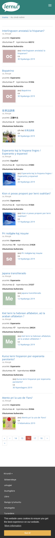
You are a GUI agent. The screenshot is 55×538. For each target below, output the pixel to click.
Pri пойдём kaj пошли (15, 233)
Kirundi (7, 473)
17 (35, 438)
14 (16, 438)
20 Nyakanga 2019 (26, 181)
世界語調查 (8, 110)
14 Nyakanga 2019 (26, 258)
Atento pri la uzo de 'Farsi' (17, 397)
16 (28, 438)
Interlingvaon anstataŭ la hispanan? (23, 30)
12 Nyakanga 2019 (26, 298)
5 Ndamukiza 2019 (26, 423)
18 (41, 438)
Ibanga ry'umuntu (12, 502)
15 (22, 438)
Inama (5, 17)
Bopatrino (8, 70)
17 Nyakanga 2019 (26, 221)
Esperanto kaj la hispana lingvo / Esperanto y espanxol (21, 152)
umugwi (8, 485)
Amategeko (9, 507)
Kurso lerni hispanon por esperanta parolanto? (23, 357)
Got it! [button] (28, 533)
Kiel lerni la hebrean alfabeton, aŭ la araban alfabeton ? (23, 314)
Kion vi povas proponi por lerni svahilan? (26, 193)
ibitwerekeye (10, 479)
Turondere (9, 513)
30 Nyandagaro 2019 (22, 387)
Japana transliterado (14, 273)
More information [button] (13, 525)
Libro (6, 496)
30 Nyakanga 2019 (26, 59)
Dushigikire (9, 491)
